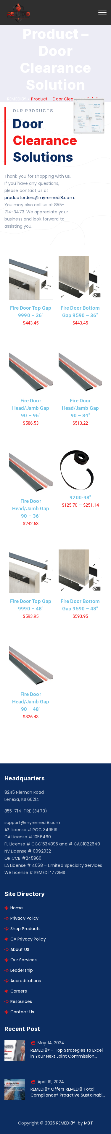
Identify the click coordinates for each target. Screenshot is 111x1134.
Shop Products (25, 929)
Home (16, 908)
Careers (18, 991)
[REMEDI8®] (18, 12)
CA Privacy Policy (28, 939)
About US (19, 949)
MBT (88, 1123)
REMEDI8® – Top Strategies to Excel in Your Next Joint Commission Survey (66, 1053)
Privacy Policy (24, 918)
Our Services (23, 960)
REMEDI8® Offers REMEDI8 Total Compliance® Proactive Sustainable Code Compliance (67, 1092)
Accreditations (25, 981)
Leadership (21, 970)
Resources (21, 1001)
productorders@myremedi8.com (39, 198)
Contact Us (22, 1012)
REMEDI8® (65, 1123)
